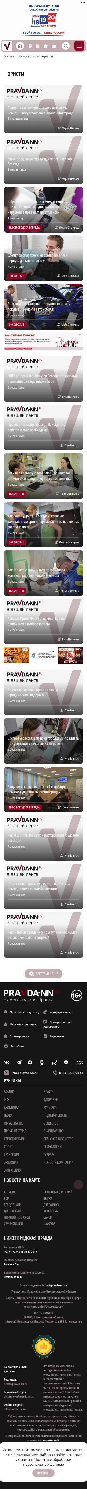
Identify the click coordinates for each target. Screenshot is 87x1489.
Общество (51, 1123)
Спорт (8, 1146)
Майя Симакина (70, 276)
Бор (6, 1198)
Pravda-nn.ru (72, 445)
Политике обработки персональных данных (47, 1462)
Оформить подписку (24, 1012)
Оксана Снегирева (69, 227)
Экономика (12, 1170)
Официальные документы (57, 1024)
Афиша (9, 1091)
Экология (11, 1162)
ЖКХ (6, 1099)
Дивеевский (12, 1210)
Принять (43, 1473)
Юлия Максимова (69, 493)
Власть (48, 1091)
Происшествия (15, 1131)
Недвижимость (55, 1115)
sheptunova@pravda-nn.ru (19, 1396)
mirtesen (48, 1440)
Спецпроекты (20, 1036)
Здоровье (51, 1099)
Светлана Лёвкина (69, 590)
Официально (53, 1131)
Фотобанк (17, 1046)
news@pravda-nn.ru (15, 1384)
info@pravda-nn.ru (25, 1073)
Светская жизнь (15, 1139)
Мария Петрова (70, 128)
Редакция (57, 1036)
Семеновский (13, 1223)
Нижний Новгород (17, 1217)
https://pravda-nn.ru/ (54, 1285)
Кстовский (51, 1210)
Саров (48, 1217)
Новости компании (58, 1162)
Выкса (48, 1198)
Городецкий (12, 1204)
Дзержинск (51, 1204)
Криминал (11, 1107)
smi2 (56, 1440)
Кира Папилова (70, 396)
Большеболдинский (58, 1192)
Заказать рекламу (23, 1024)
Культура (50, 1107)
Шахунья (49, 1223)
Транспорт (11, 1154)
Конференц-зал (61, 1012)
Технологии (52, 1146)
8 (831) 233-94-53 (71, 1073)
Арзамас (10, 1192)
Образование (13, 1123)
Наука (8, 1115)
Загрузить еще (47, 973)
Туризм (49, 1154)
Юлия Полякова (70, 807)
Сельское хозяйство (58, 1139)
